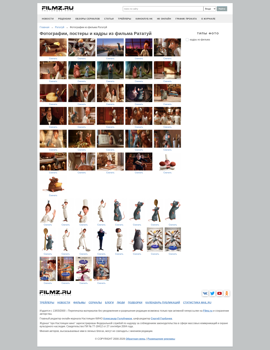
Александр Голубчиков (117, 318)
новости (48, 18)
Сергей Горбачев (161, 318)
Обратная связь (136, 339)
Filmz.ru (207, 310)
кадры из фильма (200, 39)
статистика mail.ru (197, 302)
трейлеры (124, 18)
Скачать (53, 58)
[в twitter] (212, 293)
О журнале (208, 18)
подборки (135, 302)
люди (121, 302)
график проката (186, 18)
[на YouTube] (219, 293)
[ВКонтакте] (205, 293)
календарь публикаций (162, 302)
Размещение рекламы (161, 339)
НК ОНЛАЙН (164, 18)
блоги (109, 302)
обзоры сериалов (87, 18)
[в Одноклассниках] (227, 293)
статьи (109, 18)
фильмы (79, 302)
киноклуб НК (144, 18)
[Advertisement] (209, 96)
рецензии (64, 18)
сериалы (95, 302)
